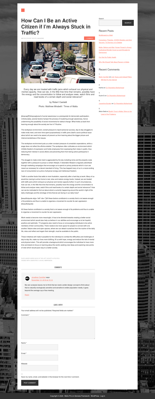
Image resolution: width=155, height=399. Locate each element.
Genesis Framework (82, 396)
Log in (102, 396)
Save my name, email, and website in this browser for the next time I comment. (50, 377)
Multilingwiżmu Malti (106, 35)
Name (24, 343)
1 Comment (89, 38)
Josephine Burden (105, 103)
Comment (25, 315)
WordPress (95, 396)
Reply (27, 295)
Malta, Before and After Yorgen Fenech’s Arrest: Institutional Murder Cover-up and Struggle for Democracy (115, 50)
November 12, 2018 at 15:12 (42, 280)
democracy (34, 260)
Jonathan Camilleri (39, 277)
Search (101, 18)
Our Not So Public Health (107, 57)
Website (24, 363)
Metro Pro (68, 396)
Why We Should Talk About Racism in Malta (114, 62)
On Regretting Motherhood (115, 87)
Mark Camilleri (104, 77)
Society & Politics (53, 258)
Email (24, 353)
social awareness (45, 260)
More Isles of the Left (38, 258)
